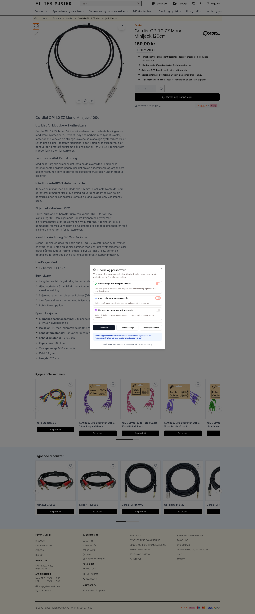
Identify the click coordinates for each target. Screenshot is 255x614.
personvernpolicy (145, 344)
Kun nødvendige (127, 327)
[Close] (162, 268)
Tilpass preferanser (151, 327)
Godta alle (104, 327)
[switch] (158, 283)
